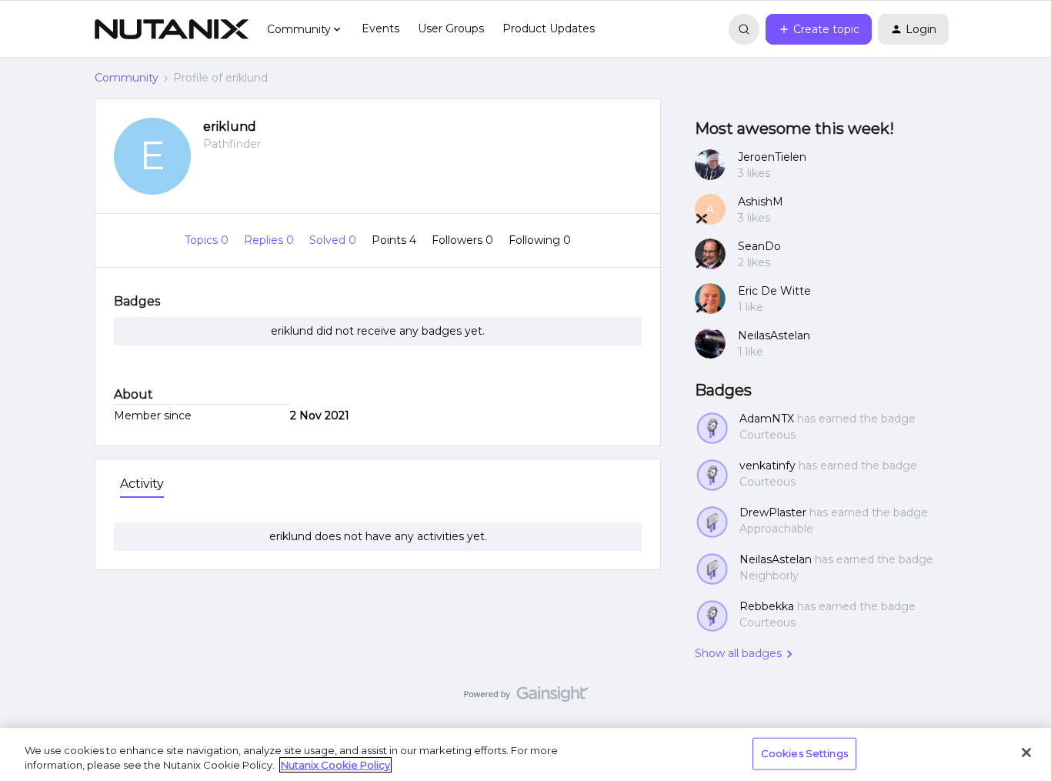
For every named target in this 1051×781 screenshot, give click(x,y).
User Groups (451, 28)
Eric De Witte (774, 291)
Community (126, 78)
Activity (142, 483)
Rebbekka (766, 606)
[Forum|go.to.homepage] (172, 29)
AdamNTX (766, 419)
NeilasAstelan (774, 335)
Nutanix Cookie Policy (335, 765)
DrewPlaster (772, 512)
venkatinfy (767, 465)
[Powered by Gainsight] (526, 697)
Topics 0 (208, 240)
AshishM (760, 202)
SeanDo (759, 246)
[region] (525, 754)
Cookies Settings (804, 753)
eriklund (229, 126)
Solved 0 (334, 240)
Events (380, 28)
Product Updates (548, 28)
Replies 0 (270, 240)
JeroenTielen (772, 157)
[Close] (1026, 752)
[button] (819, 29)
